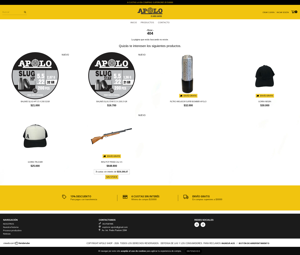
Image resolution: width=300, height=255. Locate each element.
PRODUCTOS (147, 22)
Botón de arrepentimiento (254, 243)
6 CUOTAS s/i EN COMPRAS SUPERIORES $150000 (150, 2)
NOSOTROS (8, 223)
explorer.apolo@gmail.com (115, 227)
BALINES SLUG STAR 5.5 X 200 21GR (111, 101)
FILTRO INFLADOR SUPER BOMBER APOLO (188, 101)
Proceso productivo (12, 230)
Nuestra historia (10, 227)
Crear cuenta (268, 12)
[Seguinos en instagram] (196, 224)
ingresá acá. (228, 243)
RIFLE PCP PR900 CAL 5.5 (111, 162)
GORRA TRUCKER (35, 162)
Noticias (7, 233)
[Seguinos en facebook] (203, 224)
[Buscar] (25, 12)
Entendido (193, 251)
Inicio (133, 22)
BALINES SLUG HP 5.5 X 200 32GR (35, 101)
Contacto (164, 22)
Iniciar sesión (283, 12)
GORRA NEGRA (264, 101)
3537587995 (107, 223)
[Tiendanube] (16, 243)
